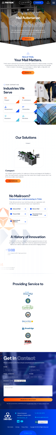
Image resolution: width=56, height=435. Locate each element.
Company (32, 367)
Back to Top (29, 433)
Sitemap (17, 427)
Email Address (9, 374)
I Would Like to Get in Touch (28, 399)
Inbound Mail (16, 209)
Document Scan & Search (37, 214)
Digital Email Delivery (16, 221)
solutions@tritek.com (42, 417)
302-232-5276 (26, 2)
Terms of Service (42, 403)
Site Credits (10, 427)
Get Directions (21, 417)
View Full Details (13, 181)
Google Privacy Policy (32, 403)
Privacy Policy (25, 427)
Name (6, 367)
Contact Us (38, 2)
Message (7, 384)
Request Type (9, 381)
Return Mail (36, 209)
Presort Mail (16, 214)
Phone (31, 374)
